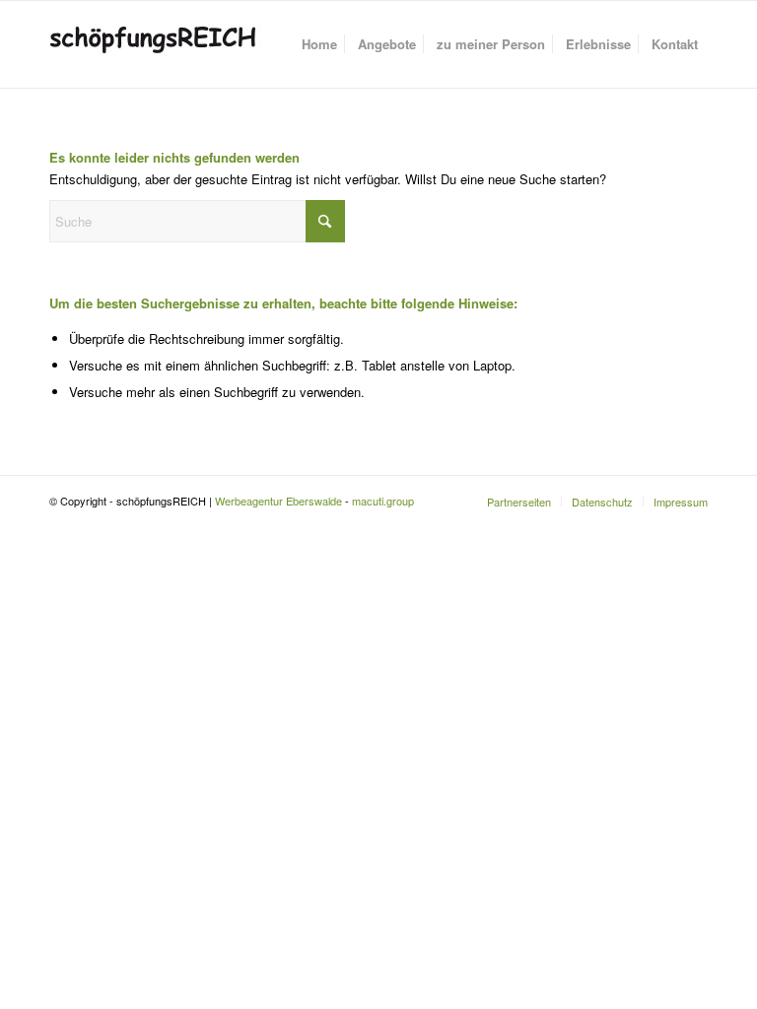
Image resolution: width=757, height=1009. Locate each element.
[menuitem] (319, 44)
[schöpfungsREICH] (165, 44)
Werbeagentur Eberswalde (278, 500)
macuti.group (383, 500)
